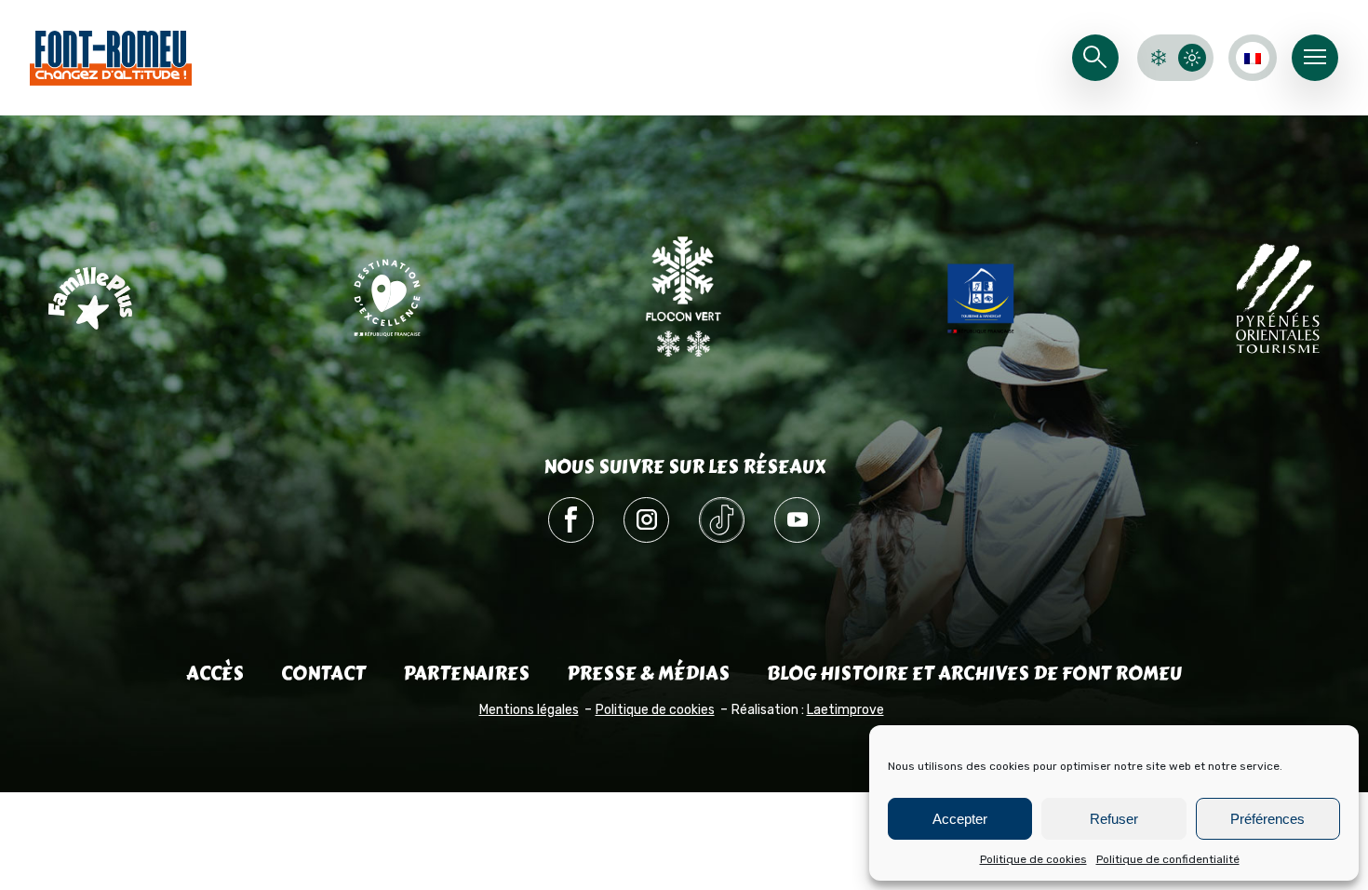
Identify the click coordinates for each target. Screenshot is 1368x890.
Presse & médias (648, 673)
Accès (215, 673)
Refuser (1114, 819)
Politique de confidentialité (1168, 859)
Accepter (959, 819)
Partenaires (466, 673)
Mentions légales (529, 710)
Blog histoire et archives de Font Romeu (974, 673)
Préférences (1267, 819)
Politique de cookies (1033, 859)
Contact (323, 673)
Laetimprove (845, 710)
